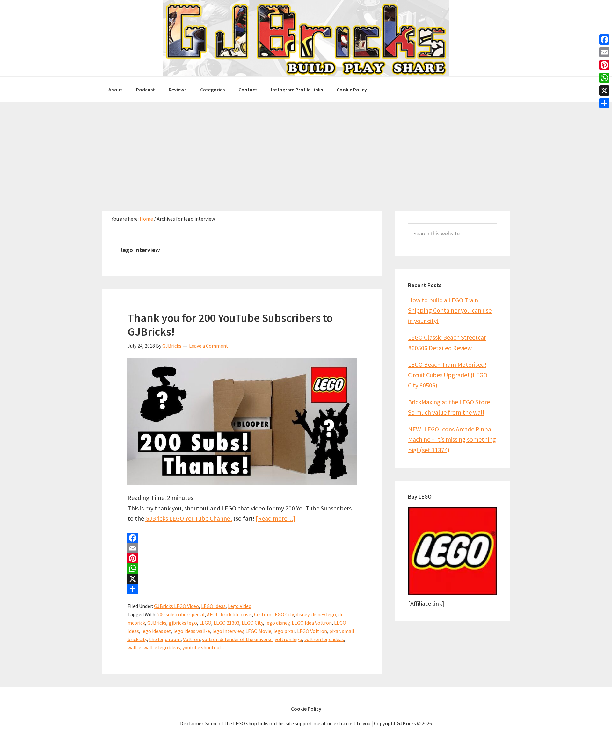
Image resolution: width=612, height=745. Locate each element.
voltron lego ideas (324, 639)
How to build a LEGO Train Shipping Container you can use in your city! (450, 310)
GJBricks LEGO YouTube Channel (188, 518)
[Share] (242, 589)
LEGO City (252, 622)
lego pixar (284, 631)
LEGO (205, 622)
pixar (334, 631)
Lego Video (239, 606)
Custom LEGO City (274, 614)
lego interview (227, 631)
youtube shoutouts (203, 647)
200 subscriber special (181, 614)
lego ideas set (156, 631)
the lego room (165, 639)
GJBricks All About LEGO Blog (306, 38)
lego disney (277, 622)
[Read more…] (275, 518)
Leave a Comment (208, 346)
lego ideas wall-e (191, 631)
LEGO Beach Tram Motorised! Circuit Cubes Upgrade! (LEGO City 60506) (447, 374)
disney (302, 614)
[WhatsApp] (242, 568)
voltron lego (288, 639)
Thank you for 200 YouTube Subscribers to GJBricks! (230, 325)
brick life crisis (236, 614)
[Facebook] (242, 538)
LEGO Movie (258, 631)
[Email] (242, 548)
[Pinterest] (242, 558)
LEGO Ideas (213, 606)
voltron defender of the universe (237, 639)
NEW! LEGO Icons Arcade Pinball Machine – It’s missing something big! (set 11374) (452, 439)
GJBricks (156, 622)
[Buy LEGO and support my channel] (452, 593)
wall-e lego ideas (161, 647)
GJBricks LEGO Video (176, 606)
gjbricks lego (183, 622)
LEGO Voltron (312, 631)
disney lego (323, 614)
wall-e (134, 647)
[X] (242, 579)
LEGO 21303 (226, 622)
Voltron (191, 639)
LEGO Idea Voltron (312, 622)
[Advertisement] (306, 150)
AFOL (212, 614)
